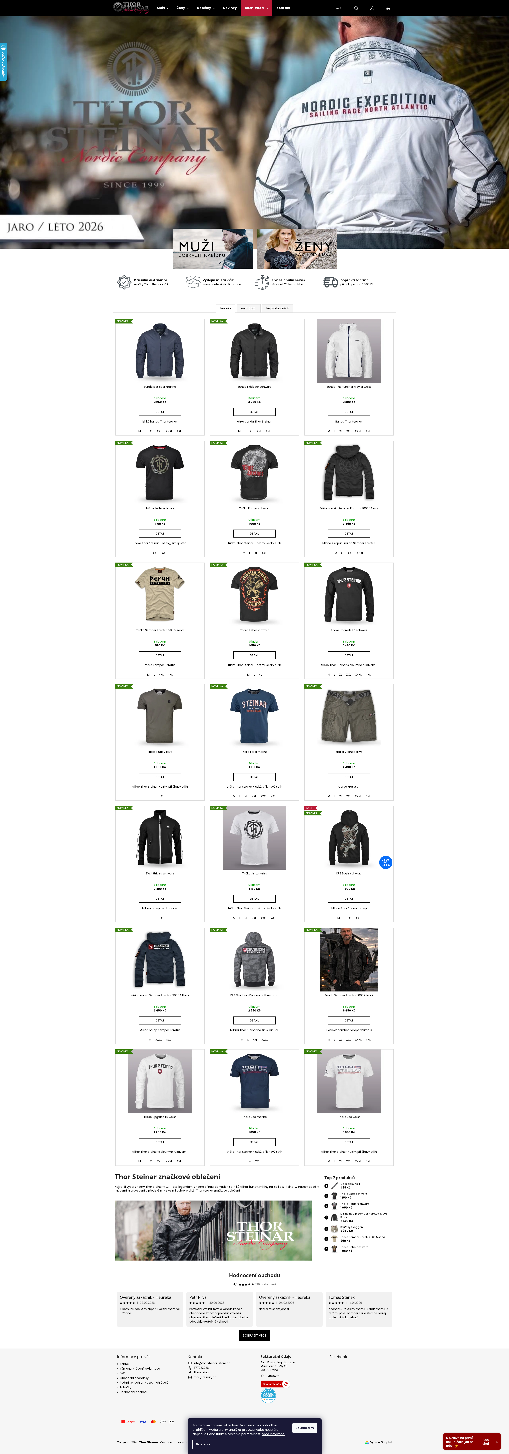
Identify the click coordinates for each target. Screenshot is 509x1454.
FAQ (122, 1373)
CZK (339, 8)
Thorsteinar (202, 1372)
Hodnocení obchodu (254, 1275)
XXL (159, 431)
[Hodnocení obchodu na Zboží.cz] (275, 1384)
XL (151, 431)
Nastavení (205, 1444)
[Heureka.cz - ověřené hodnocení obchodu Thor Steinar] (268, 1395)
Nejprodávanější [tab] (277, 308)
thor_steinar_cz (205, 1377)
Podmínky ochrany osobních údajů (144, 1383)
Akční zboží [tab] (248, 308)
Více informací (273, 1434)
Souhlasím (304, 1428)
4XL (178, 431)
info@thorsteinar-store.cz (212, 1363)
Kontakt (125, 1364)
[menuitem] (163, 8)
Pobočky (125, 1387)
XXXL (169, 431)
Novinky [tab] (225, 308)
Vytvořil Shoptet (381, 1442)
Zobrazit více (254, 1335)
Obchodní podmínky (134, 1378)
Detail (160, 412)
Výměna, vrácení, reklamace (140, 1369)
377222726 (201, 1368)
